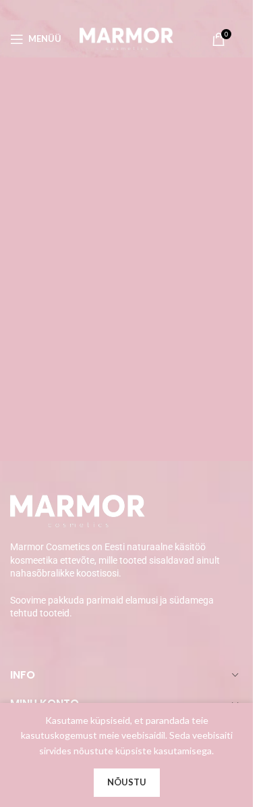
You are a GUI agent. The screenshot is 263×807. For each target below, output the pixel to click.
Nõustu (126, 782)
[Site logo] (127, 37)
